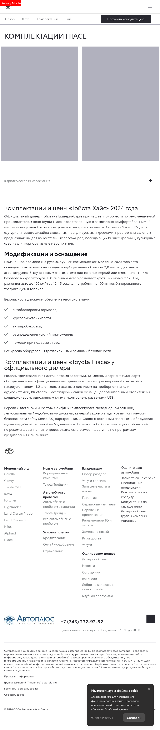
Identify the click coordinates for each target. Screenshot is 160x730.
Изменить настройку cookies (21, 688)
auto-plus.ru (49, 682)
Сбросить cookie (14, 694)
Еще (69, 19)
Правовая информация (19, 676)
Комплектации (47, 19)
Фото (25, 19)
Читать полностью (102, 717)
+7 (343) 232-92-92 (82, 621)
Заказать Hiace (126, 19)
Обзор (10, 19)
